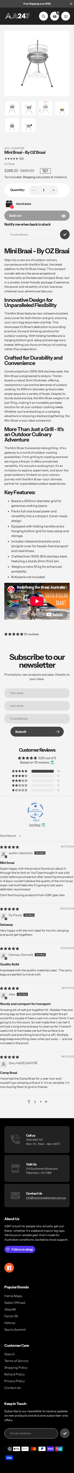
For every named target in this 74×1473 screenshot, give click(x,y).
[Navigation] (65, 16)
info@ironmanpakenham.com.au (46, 1197)
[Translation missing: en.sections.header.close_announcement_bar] (71, 4)
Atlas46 (10, 1309)
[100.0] (35, 811)
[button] (14, 634)
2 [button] (35, 1102)
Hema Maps (13, 1296)
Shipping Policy (15, 1367)
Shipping (29, 177)
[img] (9, 847)
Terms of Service (16, 1361)
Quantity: (17, 190)
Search (9, 1354)
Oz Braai (9, 164)
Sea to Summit (15, 1329)
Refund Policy (14, 1374)
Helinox (9, 1323)
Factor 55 (11, 1316)
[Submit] (65, 1433)
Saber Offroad (14, 1303)
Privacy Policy (14, 1381)
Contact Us (12, 1388)
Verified (34, 825)
